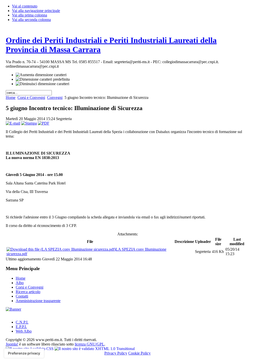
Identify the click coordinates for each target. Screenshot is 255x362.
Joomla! (12, 344)
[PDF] (43, 123)
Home (10, 97)
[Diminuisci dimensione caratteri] (42, 84)
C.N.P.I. (22, 322)
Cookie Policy (139, 353)
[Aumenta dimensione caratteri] (41, 75)
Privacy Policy (115, 353)
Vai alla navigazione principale (36, 10)
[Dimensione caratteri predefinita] (43, 79)
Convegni (55, 97)
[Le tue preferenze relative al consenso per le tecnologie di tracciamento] (24, 353)
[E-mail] (13, 123)
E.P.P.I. (21, 327)
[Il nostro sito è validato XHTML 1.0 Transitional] (95, 349)
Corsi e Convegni (31, 97)
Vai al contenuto (24, 6)
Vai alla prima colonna (29, 15)
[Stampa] (29, 123)
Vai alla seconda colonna (31, 19)
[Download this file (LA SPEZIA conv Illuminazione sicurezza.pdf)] (61, 249)
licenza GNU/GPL (89, 344)
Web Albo (24, 331)
